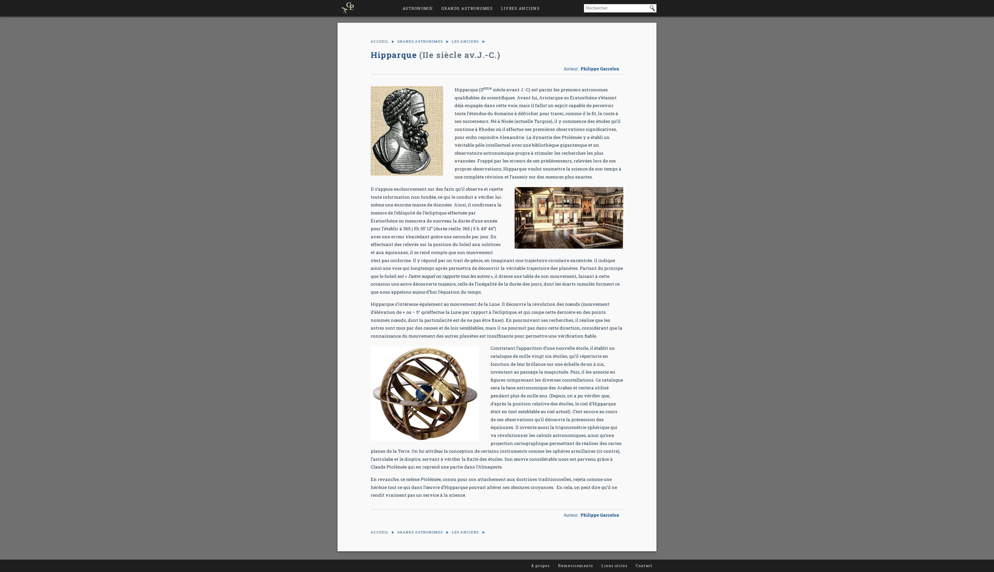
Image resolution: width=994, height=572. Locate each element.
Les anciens (465, 41)
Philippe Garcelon (600, 68)
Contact (644, 565)
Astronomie (418, 8)
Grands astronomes (467, 8)
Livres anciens (520, 8)
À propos (540, 565)
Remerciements (575, 565)
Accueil (380, 41)
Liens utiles (614, 565)
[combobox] (616, 8)
